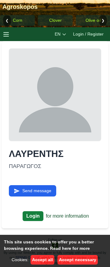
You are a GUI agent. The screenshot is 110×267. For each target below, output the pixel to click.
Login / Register (88, 34)
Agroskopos (20, 6)
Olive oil (93, 20)
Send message (36, 190)
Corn (17, 20)
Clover (55, 20)
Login (33, 216)
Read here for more (70, 248)
